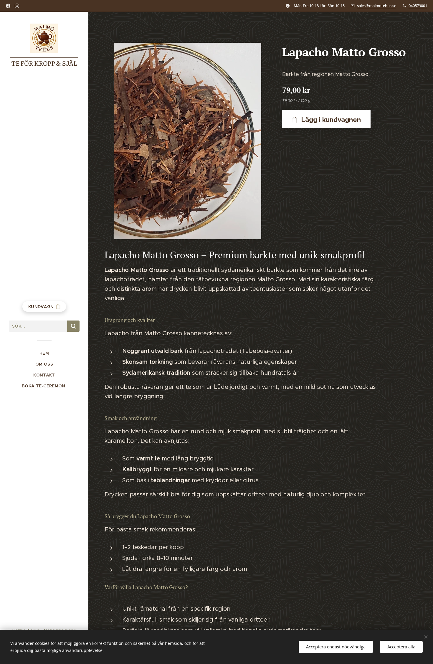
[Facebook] (8, 6)
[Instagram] (17, 6)
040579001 (418, 5)
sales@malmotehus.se (376, 5)
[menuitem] (44, 353)
